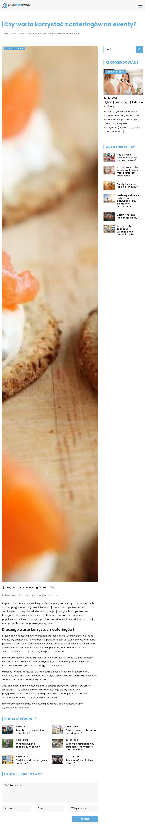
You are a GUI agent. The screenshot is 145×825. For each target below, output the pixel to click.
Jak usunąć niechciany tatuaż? (79, 762)
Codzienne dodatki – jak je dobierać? (32, 762)
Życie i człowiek (14, 48)
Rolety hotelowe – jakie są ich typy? (127, 185)
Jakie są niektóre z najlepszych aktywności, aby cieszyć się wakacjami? (128, 201)
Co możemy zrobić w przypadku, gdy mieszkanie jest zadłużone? (128, 171)
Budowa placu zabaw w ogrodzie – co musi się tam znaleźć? (80, 746)
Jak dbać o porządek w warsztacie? (30, 732)
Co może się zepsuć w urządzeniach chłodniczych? (125, 230)
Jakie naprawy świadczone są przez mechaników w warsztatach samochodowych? (123, 106)
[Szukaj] (139, 49)
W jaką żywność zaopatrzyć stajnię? (28, 745)
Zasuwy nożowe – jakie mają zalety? (128, 216)
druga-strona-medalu (19, 587)
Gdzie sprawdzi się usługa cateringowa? (81, 732)
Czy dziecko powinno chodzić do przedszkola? (127, 157)
